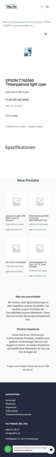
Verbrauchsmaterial (18, 22)
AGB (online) (12, 411)
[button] (45, 34)
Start (5, 22)
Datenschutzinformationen (18, 414)
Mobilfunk (10, 404)
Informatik (11, 400)
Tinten (32, 22)
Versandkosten (16, 106)
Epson (39, 22)
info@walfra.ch (13, 433)
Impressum (11, 407)
